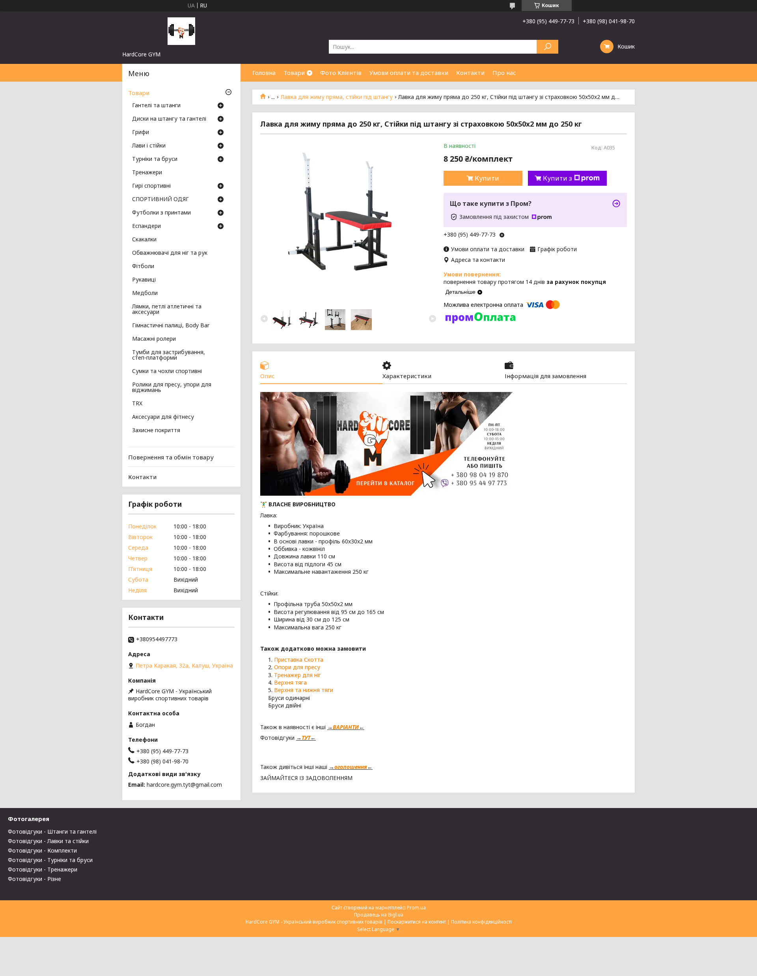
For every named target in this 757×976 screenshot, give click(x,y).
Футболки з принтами (161, 213)
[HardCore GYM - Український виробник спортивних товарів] (181, 31)
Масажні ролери (154, 339)
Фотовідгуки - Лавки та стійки (48, 841)
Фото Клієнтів (341, 73)
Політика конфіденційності (481, 921)
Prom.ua (416, 907)
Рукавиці (144, 280)
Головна (264, 73)
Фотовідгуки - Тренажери (42, 869)
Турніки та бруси (154, 159)
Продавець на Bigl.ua (378, 914)
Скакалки (144, 240)
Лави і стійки (149, 146)
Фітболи (143, 266)
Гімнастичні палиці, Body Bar (170, 326)
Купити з (557, 178)
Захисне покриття (156, 430)
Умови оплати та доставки (408, 73)
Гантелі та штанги (156, 106)
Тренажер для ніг (297, 675)
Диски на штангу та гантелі (169, 119)
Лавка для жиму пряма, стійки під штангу (337, 97)
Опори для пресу (297, 667)
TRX (137, 404)
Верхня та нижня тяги (303, 690)
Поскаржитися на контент (417, 921)
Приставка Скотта (299, 659)
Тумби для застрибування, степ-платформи (168, 355)
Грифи (140, 132)
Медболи (145, 293)
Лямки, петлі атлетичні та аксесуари (166, 309)
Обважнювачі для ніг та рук (169, 253)
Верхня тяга (290, 682)
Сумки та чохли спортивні (167, 371)
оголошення (350, 767)
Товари (294, 73)
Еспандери (146, 226)
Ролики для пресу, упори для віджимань (171, 388)
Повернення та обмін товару (171, 457)
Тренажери (147, 173)
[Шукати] (547, 47)
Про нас (504, 73)
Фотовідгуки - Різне (34, 879)
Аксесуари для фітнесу (163, 417)
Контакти (470, 73)
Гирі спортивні (151, 186)
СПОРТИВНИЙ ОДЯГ (160, 199)
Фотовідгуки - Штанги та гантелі (52, 831)
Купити (487, 178)
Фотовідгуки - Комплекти (42, 850)
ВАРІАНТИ (346, 727)
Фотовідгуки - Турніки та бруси (50, 860)
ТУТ (306, 737)
